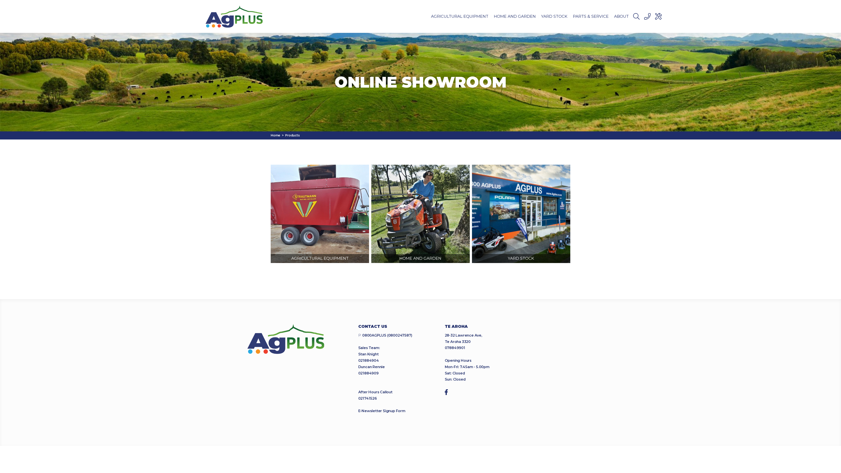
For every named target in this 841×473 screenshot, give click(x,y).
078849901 (455, 348)
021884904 (368, 360)
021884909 (368, 373)
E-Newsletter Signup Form (381, 411)
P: (385, 335)
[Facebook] (446, 392)
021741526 (367, 398)
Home (275, 135)
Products (292, 135)
